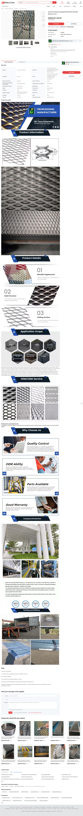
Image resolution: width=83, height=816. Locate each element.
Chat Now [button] (74, 23)
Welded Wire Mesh (24, 791)
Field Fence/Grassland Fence (26, 776)
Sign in (80, 3)
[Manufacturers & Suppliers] (7, 2)
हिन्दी (58, 808)
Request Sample (70, 26)
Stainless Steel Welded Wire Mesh (48, 779)
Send (10, 712)
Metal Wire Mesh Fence (17, 800)
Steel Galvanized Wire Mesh (67, 797)
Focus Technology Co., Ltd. (33, 811)
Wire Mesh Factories (6, 797)
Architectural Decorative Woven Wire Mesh (70, 776)
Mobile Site (68, 807)
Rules (81, 6)
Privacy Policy (59, 811)
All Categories (5, 6)
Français (25, 808)
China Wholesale (36, 807)
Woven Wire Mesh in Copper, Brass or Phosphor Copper (11, 779)
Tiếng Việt (69, 808)
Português (21, 808)
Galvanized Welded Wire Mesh (42, 797)
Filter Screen (4, 791)
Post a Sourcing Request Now (35, 712)
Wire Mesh (16, 8)
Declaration (54, 811)
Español (17, 808)
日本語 (55, 808)
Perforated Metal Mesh (46, 774)
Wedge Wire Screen (65, 779)
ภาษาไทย (61, 808)
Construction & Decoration (9, 8)
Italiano (35, 808)
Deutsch (39, 808)
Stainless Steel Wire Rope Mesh (27, 779)
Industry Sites (49, 807)
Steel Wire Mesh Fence (6, 800)
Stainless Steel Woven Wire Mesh (48, 776)
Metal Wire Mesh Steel (55, 797)
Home (2, 8)
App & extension (67, 6)
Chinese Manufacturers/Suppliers (27, 807)
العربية (48, 808)
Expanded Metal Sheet (45, 791)
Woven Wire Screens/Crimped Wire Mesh (29, 774)
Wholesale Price (43, 807)
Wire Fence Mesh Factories (17, 797)
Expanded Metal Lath (35, 791)
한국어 (51, 808)
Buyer (54, 6)
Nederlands (44, 808)
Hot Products (12, 807)
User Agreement (48, 811)
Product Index (62, 807)
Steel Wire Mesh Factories (30, 797)
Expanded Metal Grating (66, 774)
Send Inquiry (56, 23)
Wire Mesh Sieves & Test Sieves (7, 774)
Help (60, 6)
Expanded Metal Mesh (22, 8)
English (13, 808)
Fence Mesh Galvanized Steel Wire (30, 800)
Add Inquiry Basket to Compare (24, 47)
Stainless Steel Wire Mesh (14, 791)
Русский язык (30, 808)
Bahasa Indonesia (75, 808)
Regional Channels (56, 807)
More (2, 802)
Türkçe (65, 808)
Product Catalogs (18, 772)
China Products (17, 807)
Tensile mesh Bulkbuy (43, 800)
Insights (72, 807)
